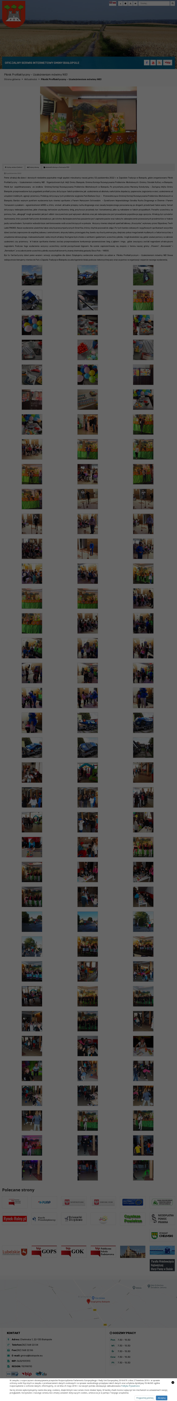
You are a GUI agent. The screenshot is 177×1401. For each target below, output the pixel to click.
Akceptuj (162, 1398)
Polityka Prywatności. (130, 1386)
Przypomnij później (144, 1398)
